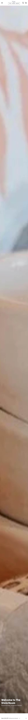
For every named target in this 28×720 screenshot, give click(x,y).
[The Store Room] (14, 3)
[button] (23, 3)
